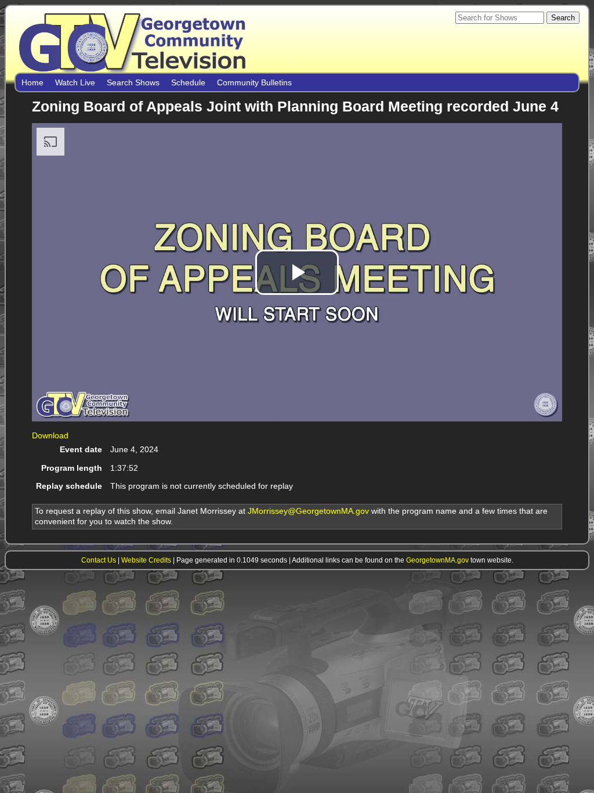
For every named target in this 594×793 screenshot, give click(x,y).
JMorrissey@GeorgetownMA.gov (308, 511)
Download (50, 435)
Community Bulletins (254, 82)
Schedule (188, 82)
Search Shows (133, 82)
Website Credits (146, 560)
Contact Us (98, 560)
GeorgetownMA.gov (437, 560)
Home (32, 82)
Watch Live (75, 82)
